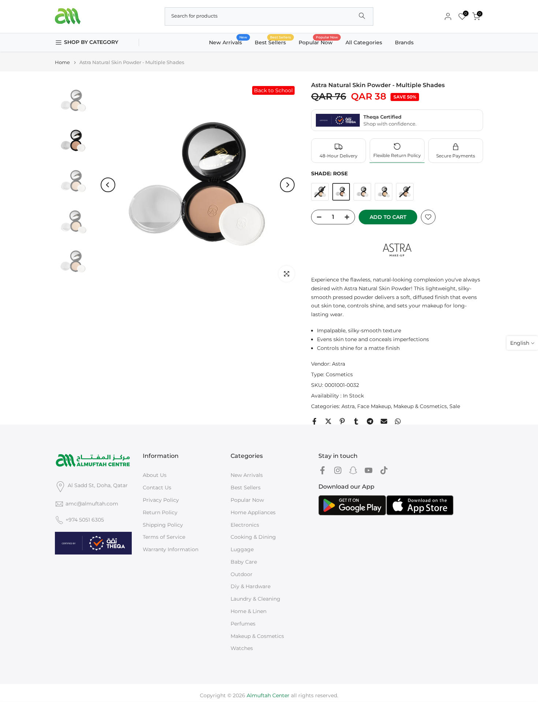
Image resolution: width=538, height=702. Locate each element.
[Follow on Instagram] (338, 470)
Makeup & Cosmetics (420, 406)
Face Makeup (374, 406)
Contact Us (157, 487)
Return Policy (160, 512)
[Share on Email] (384, 421)
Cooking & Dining (253, 537)
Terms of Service (164, 537)
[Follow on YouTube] (369, 470)
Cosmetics (339, 374)
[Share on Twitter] (328, 421)
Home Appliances (253, 512)
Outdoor (242, 574)
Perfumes (243, 623)
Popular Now (318, 42)
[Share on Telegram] (370, 421)
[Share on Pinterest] (342, 421)
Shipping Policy (163, 525)
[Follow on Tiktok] (384, 470)
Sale (454, 406)
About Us (155, 475)
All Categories (363, 42)
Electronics (245, 525)
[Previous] (108, 185)
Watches (242, 648)
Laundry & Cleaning (255, 598)
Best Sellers (273, 42)
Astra (338, 364)
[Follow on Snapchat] (353, 470)
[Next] (287, 185)
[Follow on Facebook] (322, 470)
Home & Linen (248, 611)
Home (62, 62)
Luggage (242, 549)
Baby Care (244, 562)
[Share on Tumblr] (356, 421)
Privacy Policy (161, 500)
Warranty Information (170, 549)
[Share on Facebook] (314, 421)
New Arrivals (228, 42)
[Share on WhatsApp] (398, 421)
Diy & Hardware (250, 586)
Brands (404, 42)
